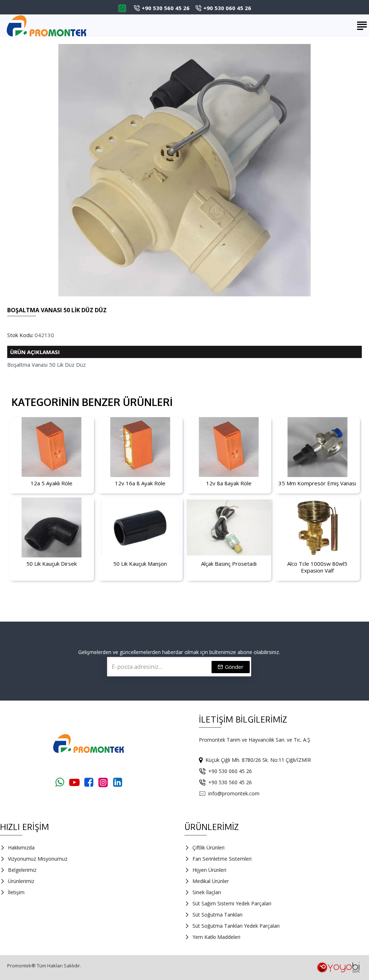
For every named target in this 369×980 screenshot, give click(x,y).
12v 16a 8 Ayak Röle (140, 483)
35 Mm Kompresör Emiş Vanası (317, 483)
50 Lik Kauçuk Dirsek (51, 563)
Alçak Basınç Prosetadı (229, 563)
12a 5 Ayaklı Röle (51, 483)
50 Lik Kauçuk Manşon (140, 563)
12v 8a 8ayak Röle (229, 483)
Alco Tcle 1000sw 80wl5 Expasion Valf (317, 567)
